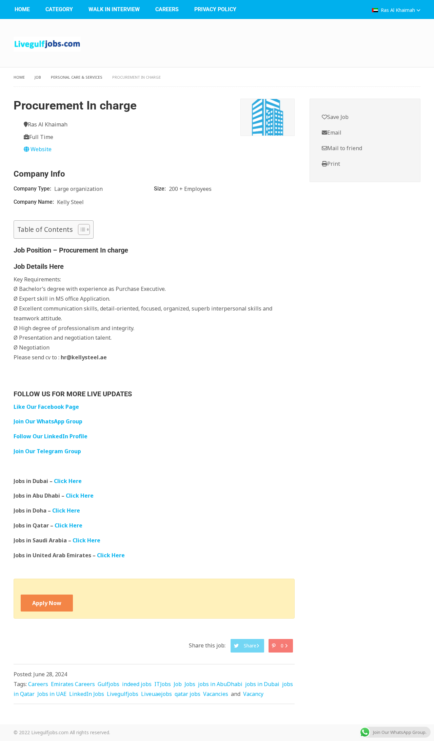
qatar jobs (187, 694)
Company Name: (34, 202)
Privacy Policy (215, 9)
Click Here (68, 481)
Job (38, 77)
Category (59, 9)
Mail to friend (344, 148)
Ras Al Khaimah (397, 10)
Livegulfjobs (122, 694)
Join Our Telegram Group (47, 451)
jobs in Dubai (262, 684)
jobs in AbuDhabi (220, 684)
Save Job (338, 117)
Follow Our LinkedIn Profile (50, 436)
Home (22, 9)
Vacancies (215, 694)
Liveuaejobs (156, 694)
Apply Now (46, 603)
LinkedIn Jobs (86, 694)
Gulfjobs (108, 684)
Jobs (189, 684)
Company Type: (33, 188)
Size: (160, 188)
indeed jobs (137, 684)
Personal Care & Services (76, 77)
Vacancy (253, 694)
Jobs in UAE (51, 694)
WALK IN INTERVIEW (114, 9)
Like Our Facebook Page (46, 406)
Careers (167, 9)
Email (334, 132)
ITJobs (162, 684)
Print (333, 163)
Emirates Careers (73, 684)
